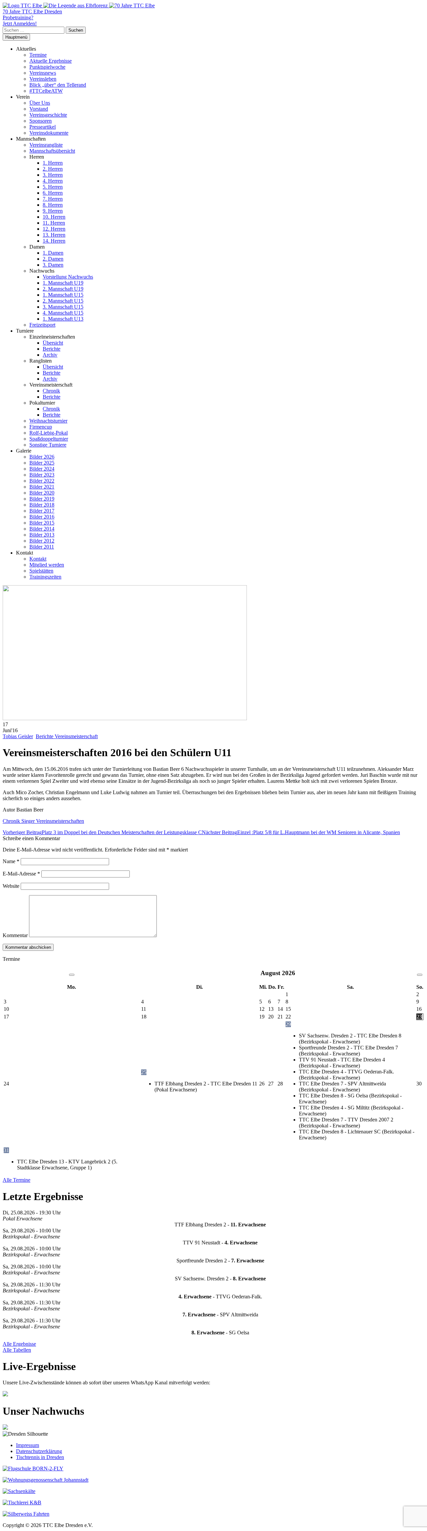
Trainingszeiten (45, 577)
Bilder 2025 (41, 463)
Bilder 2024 (41, 469)
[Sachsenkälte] (19, 1491)
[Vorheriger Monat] (71, 975)
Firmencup (40, 427)
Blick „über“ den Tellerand (57, 85)
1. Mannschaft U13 (63, 319)
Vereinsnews (42, 73)
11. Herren (54, 223)
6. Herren (53, 193)
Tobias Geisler (18, 736)
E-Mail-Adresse (21, 873)
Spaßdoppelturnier (48, 439)
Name (11, 861)
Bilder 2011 (41, 547)
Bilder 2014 (41, 529)
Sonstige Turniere (47, 445)
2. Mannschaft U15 (63, 301)
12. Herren (54, 229)
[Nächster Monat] (419, 975)
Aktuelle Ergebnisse (50, 61)
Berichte (51, 349)
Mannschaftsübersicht (52, 151)
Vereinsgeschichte (48, 115)
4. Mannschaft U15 (63, 313)
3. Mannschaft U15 (63, 307)
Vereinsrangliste (46, 145)
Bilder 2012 (41, 541)
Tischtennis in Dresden (40, 1457)
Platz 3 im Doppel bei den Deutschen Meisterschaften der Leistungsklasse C (102, 832)
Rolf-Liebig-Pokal (48, 433)
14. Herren (54, 241)
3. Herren (53, 175)
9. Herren (53, 211)
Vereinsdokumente (48, 133)
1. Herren (53, 163)
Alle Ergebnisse (19, 1344)
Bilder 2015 (41, 523)
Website (11, 886)
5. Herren (53, 187)
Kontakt (37, 559)
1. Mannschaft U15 (63, 295)
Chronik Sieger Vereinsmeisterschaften (43, 821)
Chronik (51, 391)
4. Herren (53, 181)
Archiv (50, 355)
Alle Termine (16, 1180)
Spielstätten (41, 571)
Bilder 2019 (41, 499)
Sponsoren (40, 121)
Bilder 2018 (41, 505)
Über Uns (39, 103)
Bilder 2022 (41, 481)
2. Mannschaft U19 (63, 289)
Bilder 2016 (41, 517)
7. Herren (53, 199)
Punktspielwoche (47, 67)
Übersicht (53, 343)
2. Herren (53, 169)
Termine (38, 55)
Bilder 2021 (41, 487)
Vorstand (38, 109)
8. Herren (53, 205)
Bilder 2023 (41, 475)
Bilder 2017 (41, 511)
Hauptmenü (16, 37)
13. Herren (54, 235)
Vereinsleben (42, 79)
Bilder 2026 (41, 457)
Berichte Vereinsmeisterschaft (67, 736)
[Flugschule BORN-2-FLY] (33, 1468)
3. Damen (53, 265)
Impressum (27, 1445)
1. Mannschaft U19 (63, 283)
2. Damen (53, 259)
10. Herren (54, 217)
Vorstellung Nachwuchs (68, 277)
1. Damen (53, 253)
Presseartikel (42, 127)
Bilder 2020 (41, 493)
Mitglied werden (46, 565)
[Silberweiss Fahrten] (26, 1514)
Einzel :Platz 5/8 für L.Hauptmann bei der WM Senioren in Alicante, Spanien (301, 832)
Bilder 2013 (41, 535)
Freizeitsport (42, 325)
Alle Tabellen (17, 1350)
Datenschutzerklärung (39, 1451)
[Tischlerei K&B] (22, 1502)
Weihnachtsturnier (48, 421)
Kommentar (15, 935)
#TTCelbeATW (46, 91)
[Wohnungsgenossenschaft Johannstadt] (45, 1480)
